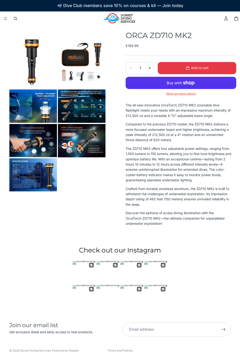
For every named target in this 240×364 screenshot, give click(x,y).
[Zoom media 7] (33, 174)
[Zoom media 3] (33, 106)
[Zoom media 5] (33, 140)
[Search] (15, 18)
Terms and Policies (120, 350)
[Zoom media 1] (33, 62)
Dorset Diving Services (35, 350)
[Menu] (5, 18)
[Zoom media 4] (81, 106)
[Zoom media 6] (81, 140)
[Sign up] (224, 329)
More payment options (181, 93)
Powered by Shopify (65, 350)
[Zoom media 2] (81, 62)
